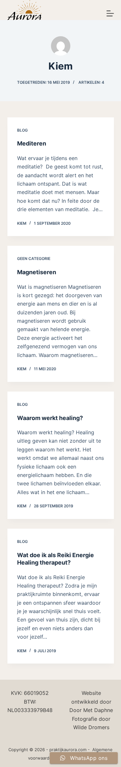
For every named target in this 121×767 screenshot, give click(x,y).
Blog (22, 130)
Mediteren (31, 143)
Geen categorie (33, 258)
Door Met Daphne (91, 710)
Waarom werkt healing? (50, 418)
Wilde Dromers (91, 727)
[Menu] (110, 13)
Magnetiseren (36, 272)
